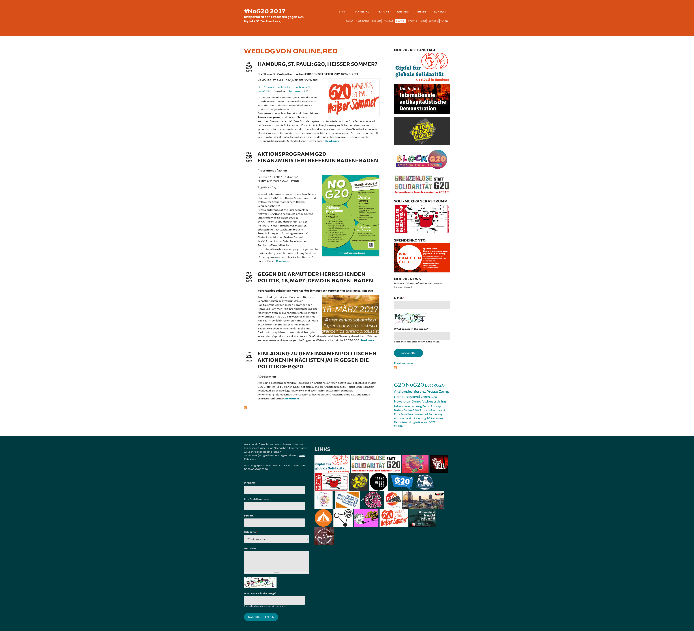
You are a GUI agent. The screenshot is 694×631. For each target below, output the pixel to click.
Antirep (436, 406)
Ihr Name (250, 482)
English (376, 21)
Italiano (412, 21)
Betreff (249, 515)
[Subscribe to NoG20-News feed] (422, 367)
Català (349, 21)
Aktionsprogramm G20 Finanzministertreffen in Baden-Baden (318, 157)
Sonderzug (436, 414)
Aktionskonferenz (410, 391)
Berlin (426, 406)
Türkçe (444, 21)
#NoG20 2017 (264, 11)
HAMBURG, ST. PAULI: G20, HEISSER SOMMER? (317, 64)
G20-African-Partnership (429, 410)
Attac (424, 422)
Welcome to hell (417, 414)
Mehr (398, 426)
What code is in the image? (411, 329)
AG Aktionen (435, 418)
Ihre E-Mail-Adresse (257, 499)
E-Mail (399, 298)
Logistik (415, 422)
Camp (443, 391)
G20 (399, 385)
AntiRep (402, 11)
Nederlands (362, 21)
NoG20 (415, 385)
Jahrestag (362, 11)
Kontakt (440, 11)
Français (388, 21)
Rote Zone (400, 414)
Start (343, 11)
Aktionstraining (434, 401)
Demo (416, 401)
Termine (383, 11)
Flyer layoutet (296, 91)
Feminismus (402, 422)
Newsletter (402, 401)
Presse (421, 11)
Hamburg (401, 397)
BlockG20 (435, 385)
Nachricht (250, 548)
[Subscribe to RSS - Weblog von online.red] (312, 407)
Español (433, 21)
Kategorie (250, 532)
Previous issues (403, 363)
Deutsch (400, 21)
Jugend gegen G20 (423, 397)
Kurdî (423, 21)
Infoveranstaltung (408, 406)
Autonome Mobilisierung (410, 418)
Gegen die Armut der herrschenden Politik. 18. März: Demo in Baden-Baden (315, 277)
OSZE (432, 422)
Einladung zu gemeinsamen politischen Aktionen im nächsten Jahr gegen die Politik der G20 (317, 360)
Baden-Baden (403, 410)
